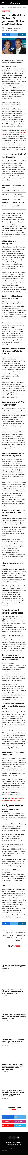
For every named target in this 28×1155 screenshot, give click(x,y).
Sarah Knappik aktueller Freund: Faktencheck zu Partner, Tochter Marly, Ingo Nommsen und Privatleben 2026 (12, 1066)
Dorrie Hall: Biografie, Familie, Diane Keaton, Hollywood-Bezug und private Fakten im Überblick (13, 1041)
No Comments (6, 30)
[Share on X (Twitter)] (14, 34)
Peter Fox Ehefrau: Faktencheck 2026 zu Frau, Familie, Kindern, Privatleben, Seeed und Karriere (14, 1016)
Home (3, 7)
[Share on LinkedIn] (22, 34)
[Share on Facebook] (6, 34)
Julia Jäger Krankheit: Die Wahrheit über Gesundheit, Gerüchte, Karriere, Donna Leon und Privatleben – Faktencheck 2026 (14, 1093)
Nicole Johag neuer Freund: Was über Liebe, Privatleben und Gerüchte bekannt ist (14, 967)
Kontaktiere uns (10, 1142)
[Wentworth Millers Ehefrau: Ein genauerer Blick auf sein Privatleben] (14, 46)
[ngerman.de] (15, 2)
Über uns (19, 1142)
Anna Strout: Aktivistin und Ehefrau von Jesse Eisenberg (7, 935)
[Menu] (3, 2)
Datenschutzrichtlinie (14, 1144)
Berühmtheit (6, 11)
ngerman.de (9, 28)
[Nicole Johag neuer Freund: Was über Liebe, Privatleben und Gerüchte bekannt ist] (14, 956)
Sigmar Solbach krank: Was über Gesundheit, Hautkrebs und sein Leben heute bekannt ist (12, 991)
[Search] (25, 2)
